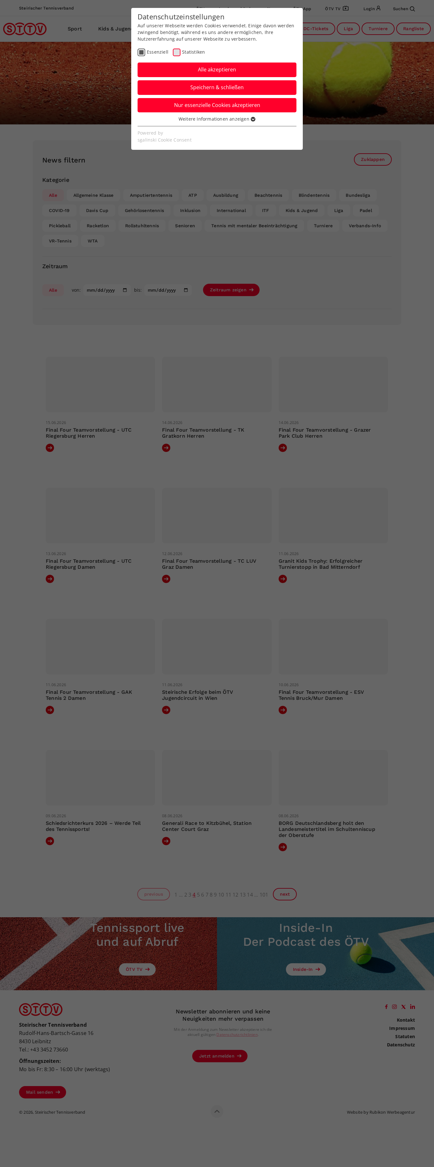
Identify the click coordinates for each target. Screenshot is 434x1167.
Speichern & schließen (217, 87)
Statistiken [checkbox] (193, 52)
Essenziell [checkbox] (157, 52)
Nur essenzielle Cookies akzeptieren (217, 105)
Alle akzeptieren (217, 69)
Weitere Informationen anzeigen (215, 119)
